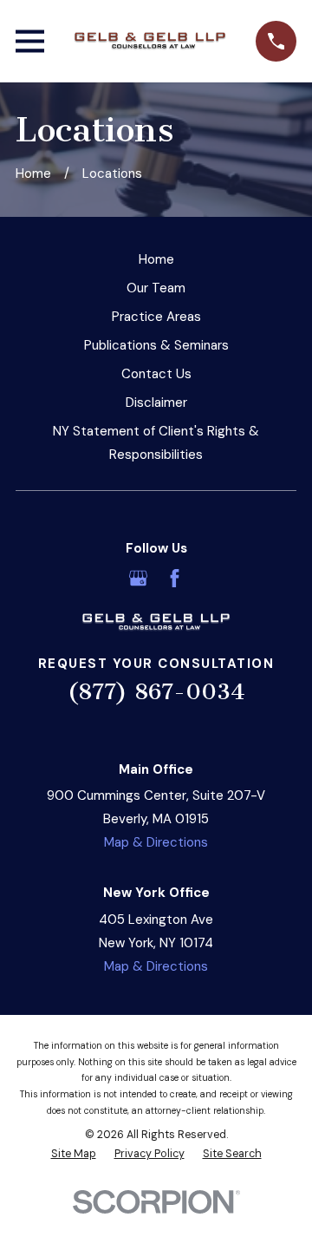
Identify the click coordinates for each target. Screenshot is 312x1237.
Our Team (156, 288)
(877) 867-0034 (156, 691)
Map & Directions (156, 842)
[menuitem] (73, 1154)
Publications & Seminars (156, 345)
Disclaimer (156, 402)
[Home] (150, 41)
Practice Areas (156, 316)
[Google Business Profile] (138, 578)
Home (156, 259)
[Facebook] (175, 578)
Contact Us (156, 374)
